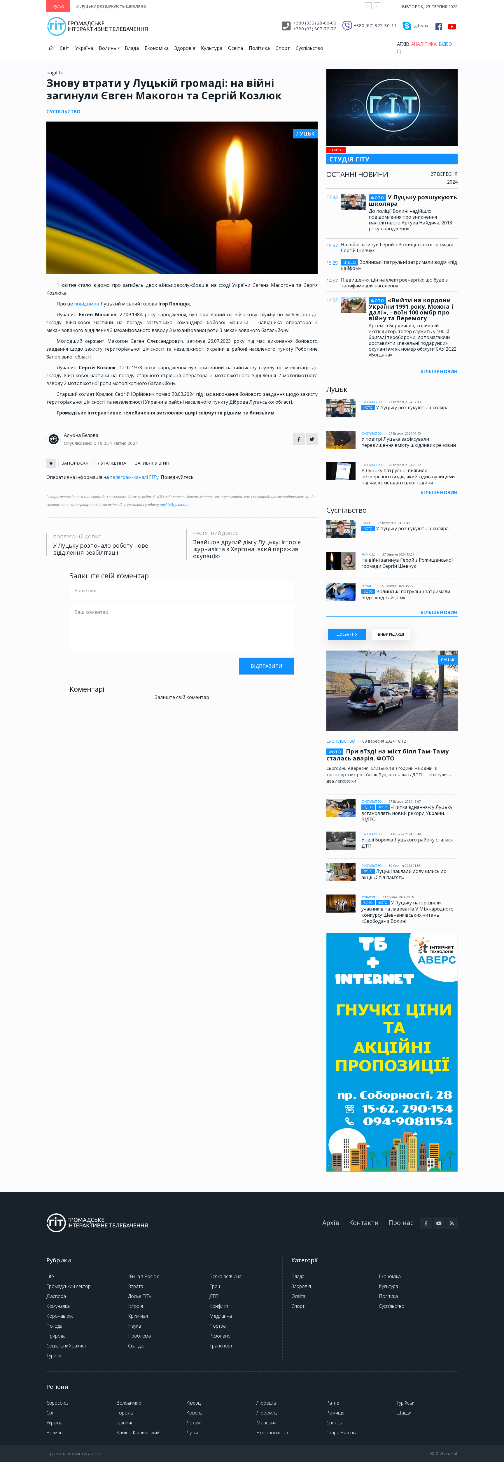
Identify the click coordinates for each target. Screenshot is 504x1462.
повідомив (87, 304)
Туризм (54, 1355)
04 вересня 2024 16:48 (405, 834)
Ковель (194, 1413)
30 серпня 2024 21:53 (405, 865)
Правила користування (73, 1453)
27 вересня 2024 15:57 (398, 554)
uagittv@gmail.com (174, 504)
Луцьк (366, 523)
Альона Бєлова (81, 435)
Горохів (124, 1413)
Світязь (334, 1422)
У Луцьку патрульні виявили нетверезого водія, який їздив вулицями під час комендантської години (408, 476)
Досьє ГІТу (139, 1296)
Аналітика (423, 44)
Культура (211, 48)
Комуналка (58, 1306)
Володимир (128, 1403)
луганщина (112, 463)
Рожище (368, 554)
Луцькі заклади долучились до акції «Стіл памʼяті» (404, 874)
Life (50, 1276)
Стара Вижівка (342, 1432)
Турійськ (405, 1403)
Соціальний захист (66, 1345)
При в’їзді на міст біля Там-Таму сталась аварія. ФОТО (387, 754)
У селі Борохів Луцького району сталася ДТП (407, 843)
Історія (135, 1306)
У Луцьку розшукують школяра (111, 5)
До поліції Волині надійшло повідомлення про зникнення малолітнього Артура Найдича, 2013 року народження (410, 219)
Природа (56, 1336)
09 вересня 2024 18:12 (384, 741)
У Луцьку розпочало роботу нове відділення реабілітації (100, 549)
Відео (445, 44)
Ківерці (194, 1403)
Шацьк (403, 1413)
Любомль (266, 1413)
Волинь (108, 48)
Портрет (218, 1326)
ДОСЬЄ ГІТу (347, 634)
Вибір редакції (391, 634)
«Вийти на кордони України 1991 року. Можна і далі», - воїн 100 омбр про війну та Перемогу (411, 309)
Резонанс (219, 1336)
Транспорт (220, 1345)
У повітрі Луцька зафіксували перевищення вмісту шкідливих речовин (408, 442)
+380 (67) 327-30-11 (375, 25)
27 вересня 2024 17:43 (405, 402)
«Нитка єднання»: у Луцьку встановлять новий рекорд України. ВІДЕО (406, 813)
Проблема (139, 1336)
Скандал (137, 1345)
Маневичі (266, 1422)
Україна (84, 48)
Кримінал (138, 1316)
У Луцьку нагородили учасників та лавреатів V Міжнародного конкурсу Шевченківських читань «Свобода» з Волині (407, 911)
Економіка (157, 48)
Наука (134, 1326)
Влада (132, 48)
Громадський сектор (68, 1286)
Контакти (364, 1222)
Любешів (266, 1403)
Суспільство (309, 48)
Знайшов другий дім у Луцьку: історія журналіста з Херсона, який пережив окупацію (247, 549)
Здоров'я (184, 48)
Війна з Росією (144, 1276)
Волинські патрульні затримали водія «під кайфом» (399, 265)
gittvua (421, 25)
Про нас (400, 1222)
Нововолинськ (272, 1432)
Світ (64, 48)
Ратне (332, 1403)
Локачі (193, 1422)
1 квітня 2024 (124, 443)
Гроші (215, 1286)
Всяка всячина (225, 1276)
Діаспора (56, 1296)
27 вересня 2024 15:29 (397, 586)
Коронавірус (60, 1316)
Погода (54, 1326)
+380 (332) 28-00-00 (314, 23)
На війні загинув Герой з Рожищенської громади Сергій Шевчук (397, 247)
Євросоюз (57, 1403)
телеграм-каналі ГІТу (134, 477)
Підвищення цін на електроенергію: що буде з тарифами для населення (394, 283)
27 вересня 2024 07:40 (405, 433)
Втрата (135, 1286)
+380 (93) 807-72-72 (314, 28)
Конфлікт (218, 1306)
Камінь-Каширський (138, 1432)
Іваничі (124, 1422)
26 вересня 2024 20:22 (405, 465)
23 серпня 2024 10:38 (398, 897)
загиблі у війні (153, 463)
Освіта (235, 48)
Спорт (283, 48)
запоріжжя (75, 463)
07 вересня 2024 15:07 (405, 801)
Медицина (220, 1316)
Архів (403, 44)
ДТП (213, 1296)
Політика (259, 48)
